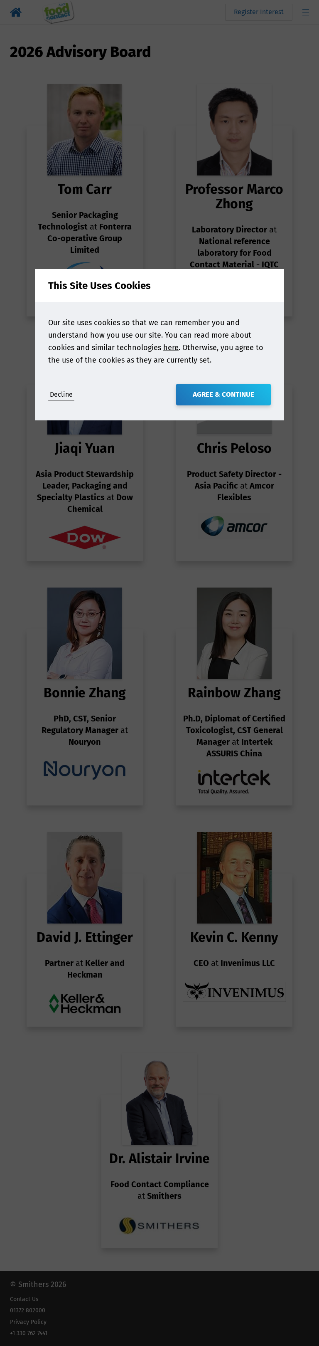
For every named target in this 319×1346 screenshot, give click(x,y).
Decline (61, 394)
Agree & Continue (223, 394)
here (171, 347)
